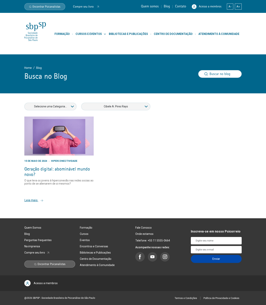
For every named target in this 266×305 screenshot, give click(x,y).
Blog (167, 6)
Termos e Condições (186, 298)
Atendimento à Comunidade (97, 265)
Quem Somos (32, 227)
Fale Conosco (143, 227)
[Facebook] (140, 257)
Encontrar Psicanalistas (46, 7)
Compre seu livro (34, 252)
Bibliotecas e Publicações (95, 252)
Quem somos (150, 6)
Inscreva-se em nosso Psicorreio (215, 231)
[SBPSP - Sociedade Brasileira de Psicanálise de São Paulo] (35, 31)
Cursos (84, 233)
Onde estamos (144, 233)
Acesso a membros (210, 6)
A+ (238, 6)
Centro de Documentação (95, 258)
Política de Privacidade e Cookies (221, 298)
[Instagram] (165, 257)
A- (230, 6)
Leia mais (31, 200)
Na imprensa (32, 246)
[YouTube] (152, 257)
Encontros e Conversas (94, 246)
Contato (181, 6)
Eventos (85, 240)
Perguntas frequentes (38, 240)
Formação (86, 227)
